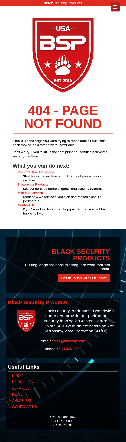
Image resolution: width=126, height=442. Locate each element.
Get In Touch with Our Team (84, 278)
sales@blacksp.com (68, 341)
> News (16, 394)
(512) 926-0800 (69, 349)
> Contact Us (23, 407)
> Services (19, 388)
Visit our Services (30, 193)
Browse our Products (33, 184)
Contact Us (26, 205)
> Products (21, 382)
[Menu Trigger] (115, 6)
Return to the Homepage (36, 172)
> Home (16, 376)
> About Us (20, 400)
